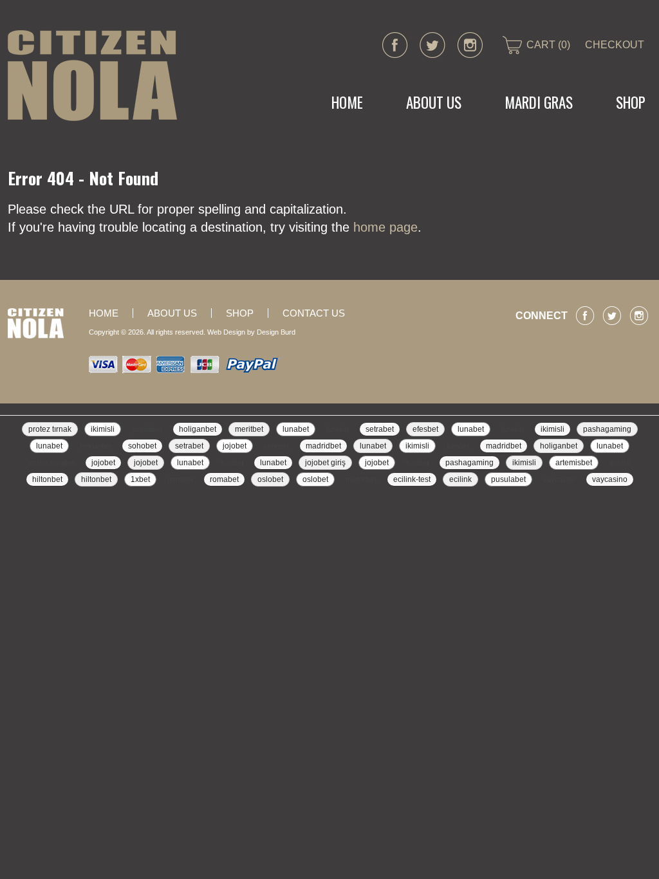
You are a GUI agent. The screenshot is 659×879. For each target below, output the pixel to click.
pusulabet (147, 429)
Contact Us (314, 313)
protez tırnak (49, 429)
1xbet (140, 479)
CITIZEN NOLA (92, 75)
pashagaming (607, 429)
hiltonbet (47, 479)
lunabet (296, 429)
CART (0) (548, 44)
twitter (432, 45)
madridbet (323, 446)
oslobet (270, 479)
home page (385, 227)
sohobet (142, 446)
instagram (470, 45)
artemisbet (573, 463)
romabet (180, 479)
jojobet (234, 446)
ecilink (460, 479)
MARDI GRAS (539, 102)
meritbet (249, 429)
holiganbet (197, 429)
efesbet (425, 429)
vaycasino (559, 479)
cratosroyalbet (52, 463)
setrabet (380, 429)
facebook (395, 45)
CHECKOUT (614, 44)
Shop (240, 313)
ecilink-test (412, 479)
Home (347, 102)
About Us (433, 102)
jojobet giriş (325, 463)
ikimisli (103, 429)
